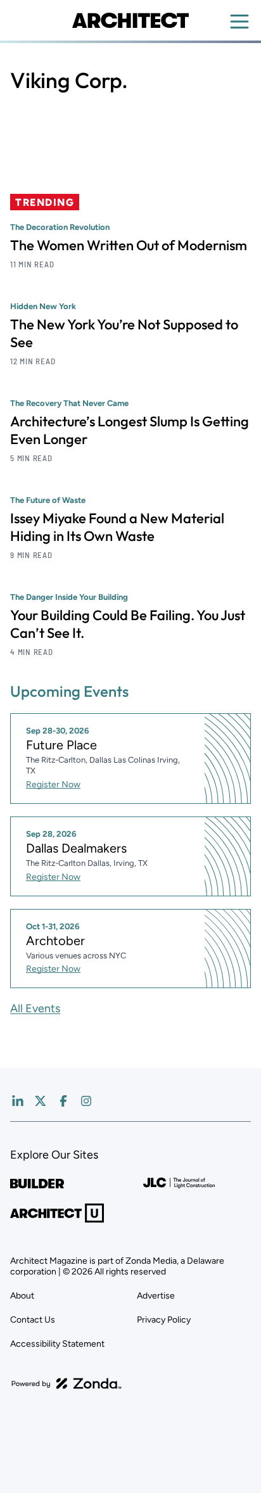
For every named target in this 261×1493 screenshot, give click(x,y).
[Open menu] (239, 21)
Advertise (156, 1295)
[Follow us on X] (40, 1101)
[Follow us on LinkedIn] (17, 1101)
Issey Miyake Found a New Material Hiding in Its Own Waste (117, 527)
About (22, 1295)
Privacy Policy (164, 1319)
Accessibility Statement (57, 1343)
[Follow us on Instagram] (86, 1101)
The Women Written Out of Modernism (128, 245)
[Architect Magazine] (130, 20)
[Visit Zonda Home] (66, 1383)
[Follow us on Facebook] (63, 1101)
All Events (35, 1008)
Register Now (53, 784)
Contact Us (32, 1319)
